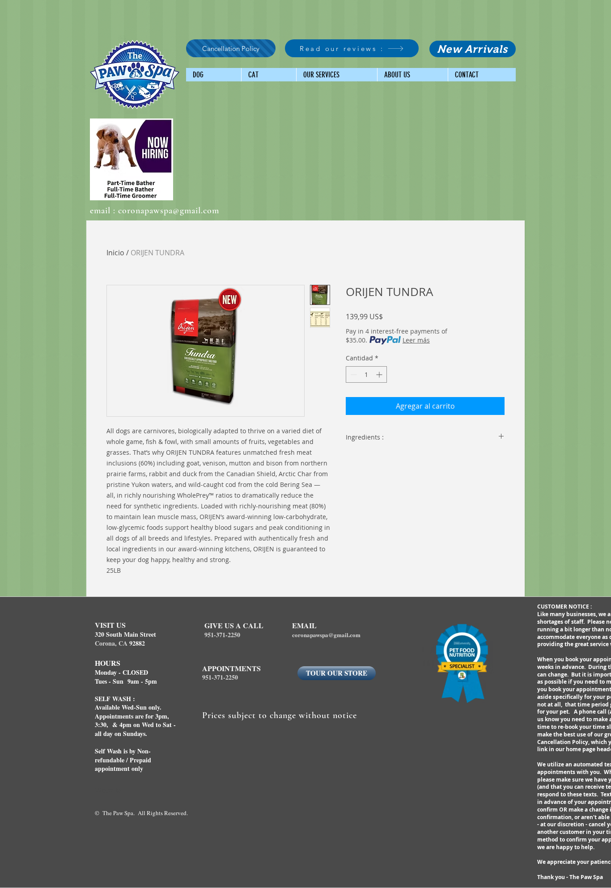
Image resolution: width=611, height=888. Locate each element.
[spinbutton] (366, 374)
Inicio (115, 253)
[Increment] (380, 374)
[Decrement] (352, 374)
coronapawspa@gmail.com (168, 210)
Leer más (416, 340)
